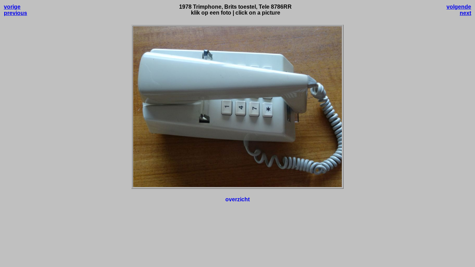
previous (15, 13)
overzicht (237, 199)
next (465, 13)
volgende (458, 7)
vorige (12, 7)
